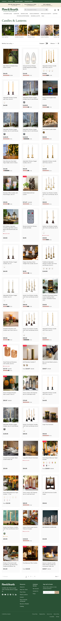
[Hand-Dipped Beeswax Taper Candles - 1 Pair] (10, 483)
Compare (41, 43)
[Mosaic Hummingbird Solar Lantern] (50, 88)
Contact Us (35, 591)
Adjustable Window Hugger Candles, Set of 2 (30, 161)
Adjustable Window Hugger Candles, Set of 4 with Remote (30, 98)
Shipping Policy (42, 614)
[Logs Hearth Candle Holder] (50, 119)
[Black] (47, 465)
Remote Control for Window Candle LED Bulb (30, 227)
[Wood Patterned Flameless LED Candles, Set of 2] (10, 352)
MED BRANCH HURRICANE (49, 527)
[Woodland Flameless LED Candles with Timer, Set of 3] (10, 319)
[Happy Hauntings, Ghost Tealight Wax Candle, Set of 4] (30, 252)
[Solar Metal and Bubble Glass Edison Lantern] (10, 56)
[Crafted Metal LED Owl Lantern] (30, 183)
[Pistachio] (55, 462)
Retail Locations (24, 594)
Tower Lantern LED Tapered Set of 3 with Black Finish (30, 393)
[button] (58, 10)
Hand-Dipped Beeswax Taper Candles (50, 458)
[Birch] (44, 132)
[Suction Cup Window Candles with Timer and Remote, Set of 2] (50, 216)
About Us (22, 587)
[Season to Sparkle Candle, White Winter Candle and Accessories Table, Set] (50, 553)
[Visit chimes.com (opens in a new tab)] (28, 1)
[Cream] (24, 365)
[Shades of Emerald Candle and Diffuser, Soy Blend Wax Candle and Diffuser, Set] (10, 553)
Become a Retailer (24, 603)
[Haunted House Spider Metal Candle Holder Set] (10, 448)
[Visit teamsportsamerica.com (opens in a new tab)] (18, 1)
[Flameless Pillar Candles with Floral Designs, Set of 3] (10, 183)
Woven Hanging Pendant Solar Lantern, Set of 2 (9, 393)
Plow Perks (22, 592)
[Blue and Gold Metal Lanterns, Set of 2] (50, 352)
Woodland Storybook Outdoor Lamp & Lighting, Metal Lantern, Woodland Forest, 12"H (50, 298)
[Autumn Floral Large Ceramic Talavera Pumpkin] (30, 517)
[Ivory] (47, 462)
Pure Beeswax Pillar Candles (30, 563)
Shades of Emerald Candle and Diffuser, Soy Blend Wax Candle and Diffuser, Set (10, 564)
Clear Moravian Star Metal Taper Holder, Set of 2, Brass (10, 161)
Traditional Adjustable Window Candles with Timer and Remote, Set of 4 (50, 263)
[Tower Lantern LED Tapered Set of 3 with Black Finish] (30, 383)
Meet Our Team (24, 589)
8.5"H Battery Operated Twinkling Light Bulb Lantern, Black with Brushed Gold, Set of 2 (10, 229)
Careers (22, 597)
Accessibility (52, 616)
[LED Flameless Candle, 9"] (30, 352)
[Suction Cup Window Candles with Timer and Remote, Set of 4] (50, 183)
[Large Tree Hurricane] (50, 414)
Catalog (22, 606)
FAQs (34, 593)
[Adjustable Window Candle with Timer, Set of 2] (10, 88)
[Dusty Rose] (49, 462)
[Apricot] (52, 462)
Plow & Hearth (7, 614)
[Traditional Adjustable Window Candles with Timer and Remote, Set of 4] (50, 252)
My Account (36, 588)
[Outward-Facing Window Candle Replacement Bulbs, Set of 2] (30, 56)
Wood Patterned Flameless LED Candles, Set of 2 (10, 362)
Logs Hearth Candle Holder (49, 129)
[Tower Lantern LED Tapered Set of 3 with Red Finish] (30, 483)
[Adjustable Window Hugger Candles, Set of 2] (30, 151)
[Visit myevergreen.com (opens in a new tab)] (4, 1)
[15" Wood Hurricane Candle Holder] (50, 483)
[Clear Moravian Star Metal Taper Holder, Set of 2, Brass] (10, 151)
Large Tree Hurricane (48, 424)
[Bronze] (49, 70)
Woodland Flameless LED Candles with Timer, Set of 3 (10, 329)
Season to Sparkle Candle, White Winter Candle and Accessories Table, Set (49, 564)
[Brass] (44, 70)
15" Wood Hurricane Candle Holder (50, 493)
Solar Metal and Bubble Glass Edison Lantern (10, 66)
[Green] (27, 365)
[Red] (44, 465)
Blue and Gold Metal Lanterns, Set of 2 (50, 362)
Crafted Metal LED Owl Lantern (28, 193)
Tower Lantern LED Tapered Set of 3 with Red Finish (30, 493)
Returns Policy (56, 614)
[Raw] (44, 462)
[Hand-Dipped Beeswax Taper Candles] (50, 448)
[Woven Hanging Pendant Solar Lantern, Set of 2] (10, 383)
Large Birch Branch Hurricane (30, 458)
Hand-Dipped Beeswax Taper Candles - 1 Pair (10, 493)
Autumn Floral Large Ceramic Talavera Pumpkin (30, 528)
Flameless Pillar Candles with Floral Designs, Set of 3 (10, 193)
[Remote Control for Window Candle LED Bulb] (30, 216)
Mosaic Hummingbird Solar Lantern (49, 98)
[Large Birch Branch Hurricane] (30, 448)
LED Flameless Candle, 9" (29, 362)
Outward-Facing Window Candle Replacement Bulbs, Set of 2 (30, 67)
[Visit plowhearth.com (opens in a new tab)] (10, 1)
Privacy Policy (34, 614)
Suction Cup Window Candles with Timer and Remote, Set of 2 (50, 228)
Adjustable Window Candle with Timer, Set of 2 (10, 98)
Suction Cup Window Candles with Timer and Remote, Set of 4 (50, 194)
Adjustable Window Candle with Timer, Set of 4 (49, 66)
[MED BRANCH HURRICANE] (50, 517)
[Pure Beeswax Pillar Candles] (30, 553)
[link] (13, 576)
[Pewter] (47, 70)
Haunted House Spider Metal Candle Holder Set (10, 458)
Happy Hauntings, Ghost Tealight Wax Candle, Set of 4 (30, 262)
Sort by (4, 43)
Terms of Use (49, 614)
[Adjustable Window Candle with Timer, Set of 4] (50, 56)
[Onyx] (52, 70)
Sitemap (57, 616)
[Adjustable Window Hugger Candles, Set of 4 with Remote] (30, 88)
